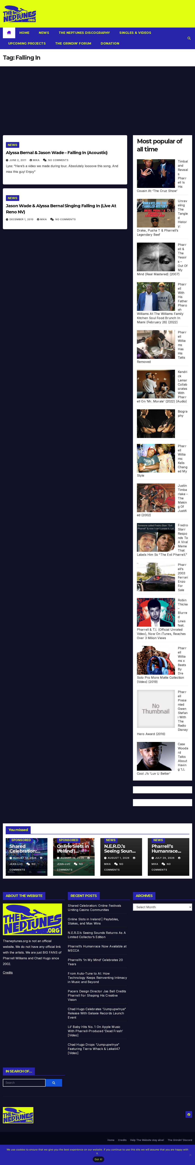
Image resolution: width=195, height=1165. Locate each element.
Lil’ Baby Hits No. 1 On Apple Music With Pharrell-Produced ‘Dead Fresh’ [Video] (95, 1031)
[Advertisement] (97, 95)
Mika (36, 160)
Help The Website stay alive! (147, 1139)
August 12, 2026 (73, 857)
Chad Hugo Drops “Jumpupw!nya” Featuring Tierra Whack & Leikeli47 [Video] (94, 1049)
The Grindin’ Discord (180, 1139)
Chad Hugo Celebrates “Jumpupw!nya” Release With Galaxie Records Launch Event (97, 1013)
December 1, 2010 (22, 219)
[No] (190, 1155)
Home (24, 33)
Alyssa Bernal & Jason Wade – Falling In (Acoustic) (56, 152)
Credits (8, 972)
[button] (189, 38)
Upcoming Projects (26, 43)
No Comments (58, 160)
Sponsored (21, 840)
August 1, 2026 (119, 857)
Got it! (98, 1159)
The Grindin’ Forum (72, 43)
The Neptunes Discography (84, 33)
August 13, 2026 (25, 857)
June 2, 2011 (18, 160)
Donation (109, 43)
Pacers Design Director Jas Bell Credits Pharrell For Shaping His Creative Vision (97, 995)
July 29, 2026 (165, 857)
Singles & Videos (134, 33)
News (43, 33)
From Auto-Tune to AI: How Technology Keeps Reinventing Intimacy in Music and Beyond (97, 978)
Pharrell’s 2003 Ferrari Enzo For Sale (183, 577)
